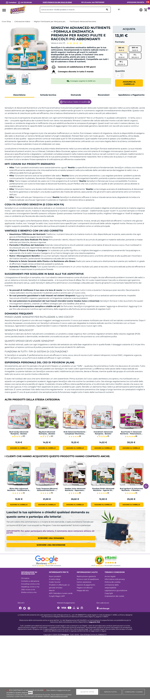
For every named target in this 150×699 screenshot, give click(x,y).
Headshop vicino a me (30, 587)
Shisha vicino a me (28, 592)
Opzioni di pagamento (86, 585)
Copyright (109, 593)
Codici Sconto (54, 582)
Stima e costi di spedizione (88, 579)
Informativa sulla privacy (115, 579)
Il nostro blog (54, 579)
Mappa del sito (83, 590)
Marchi (52, 590)
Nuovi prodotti (55, 576)
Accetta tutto (87, 692)
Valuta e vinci (58, 43)
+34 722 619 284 (26, 2)
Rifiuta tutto (110, 692)
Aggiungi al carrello (129, 83)
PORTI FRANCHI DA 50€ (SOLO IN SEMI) (57, 2)
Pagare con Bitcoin (85, 588)
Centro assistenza (84, 582)
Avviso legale (110, 576)
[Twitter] (24, 608)
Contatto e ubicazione (30, 581)
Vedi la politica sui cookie (59, 696)
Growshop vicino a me (30, 584)
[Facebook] (20, 608)
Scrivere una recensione (51, 545)
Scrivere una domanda (51, 538)
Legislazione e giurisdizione (116, 590)
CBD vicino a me (28, 589)
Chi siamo (25, 578)
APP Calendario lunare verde (60, 593)
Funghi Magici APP (57, 596)
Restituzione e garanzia (86, 576)
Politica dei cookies (112, 582)
